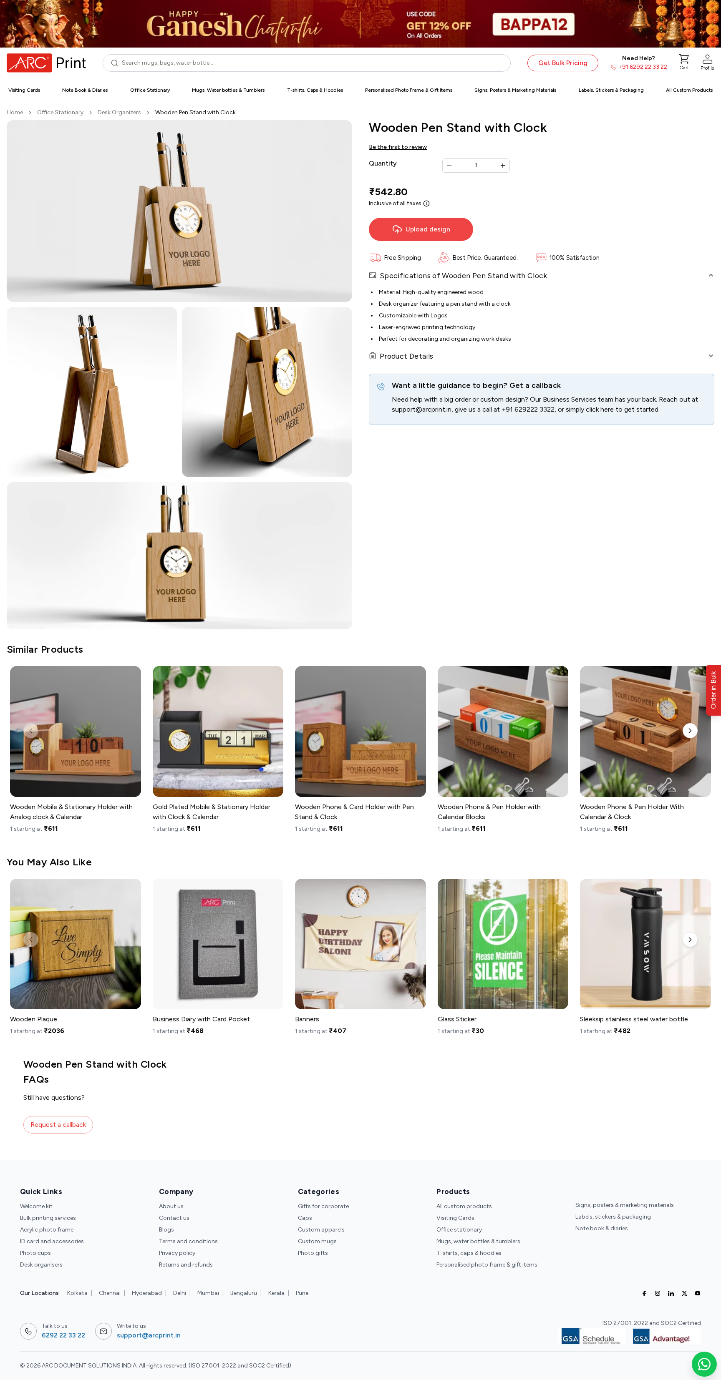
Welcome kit (36, 1206)
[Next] (690, 730)
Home (15, 112)
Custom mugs (317, 1241)
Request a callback (58, 1125)
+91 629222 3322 (528, 409)
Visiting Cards (455, 1218)
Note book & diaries (601, 1228)
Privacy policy (177, 1253)
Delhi (179, 1293)
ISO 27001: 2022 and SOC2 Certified (652, 1323)
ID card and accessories (52, 1241)
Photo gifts (313, 1253)
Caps (305, 1218)
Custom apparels (321, 1229)
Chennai (110, 1293)
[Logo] (46, 63)
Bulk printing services (48, 1218)
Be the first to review (398, 147)
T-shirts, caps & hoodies (469, 1253)
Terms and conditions (188, 1241)
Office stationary (459, 1229)
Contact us (174, 1218)
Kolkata (77, 1293)
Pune (302, 1293)
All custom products (464, 1206)
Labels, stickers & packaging (613, 1216)
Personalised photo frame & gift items (486, 1264)
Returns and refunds (186, 1264)
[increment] (502, 165)
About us (171, 1206)
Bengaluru (243, 1293)
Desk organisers (41, 1264)
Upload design (428, 229)
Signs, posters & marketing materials (624, 1205)
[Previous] (30, 730)
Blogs (166, 1229)
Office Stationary (60, 112)
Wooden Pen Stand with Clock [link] (195, 112)
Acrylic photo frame (46, 1229)
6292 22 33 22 (63, 1335)
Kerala (276, 1293)
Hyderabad (147, 1293)
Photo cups (35, 1253)
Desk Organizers (119, 112)
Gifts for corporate (323, 1206)
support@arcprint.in (421, 409)
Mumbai (208, 1293)
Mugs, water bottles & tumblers (478, 1241)
